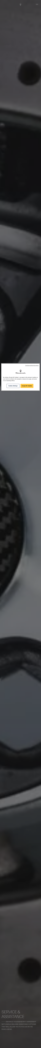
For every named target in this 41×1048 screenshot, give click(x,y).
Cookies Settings (13, 385)
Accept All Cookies (27, 385)
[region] (20, 377)
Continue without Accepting (32, 365)
